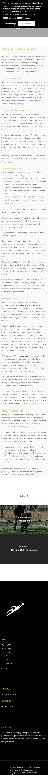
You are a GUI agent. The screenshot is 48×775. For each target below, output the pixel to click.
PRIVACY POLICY (8, 694)
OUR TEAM (6, 645)
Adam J (10, 28)
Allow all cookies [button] (26, 24)
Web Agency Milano (29, 773)
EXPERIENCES (7, 653)
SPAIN (6, 656)
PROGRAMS (6, 649)
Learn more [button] (30, 14)
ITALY (6, 660)
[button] (5, 18)
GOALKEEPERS (8, 706)
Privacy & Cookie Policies (14, 14)
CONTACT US (6, 668)
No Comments (37, 28)
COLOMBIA (8, 664)
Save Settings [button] (10, 24)
